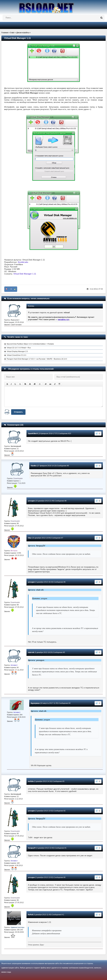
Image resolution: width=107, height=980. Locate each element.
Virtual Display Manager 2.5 (17, 351)
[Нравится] (15, 289)
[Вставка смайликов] (39, 384)
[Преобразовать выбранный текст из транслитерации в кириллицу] (55, 384)
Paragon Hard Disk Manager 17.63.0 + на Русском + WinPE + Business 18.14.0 (37, 359)
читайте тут (63, 319)
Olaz (29, 538)
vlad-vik (31, 652)
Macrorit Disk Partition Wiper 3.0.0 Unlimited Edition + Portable (30, 344)
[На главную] (53, 7)
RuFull (30, 915)
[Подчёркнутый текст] (15, 384)
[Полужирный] (7, 384)
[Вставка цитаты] (50, 384)
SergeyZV (32, 848)
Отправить (18, 412)
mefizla (31, 781)
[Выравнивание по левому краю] (25, 384)
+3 (11, 289)
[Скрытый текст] (45, 384)
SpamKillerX (33, 433)
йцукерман (35, 703)
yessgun (31, 501)
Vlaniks (34, 466)
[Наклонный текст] (11, 384)
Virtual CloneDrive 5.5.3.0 (16, 355)
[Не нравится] (6, 289)
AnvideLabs (23, 262)
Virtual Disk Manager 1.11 (24, 274)
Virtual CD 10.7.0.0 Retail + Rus (19, 348)
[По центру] (30, 384)
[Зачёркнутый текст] (20, 384)
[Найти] (101, 18)
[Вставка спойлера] (59, 384)
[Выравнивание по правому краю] (34, 384)
